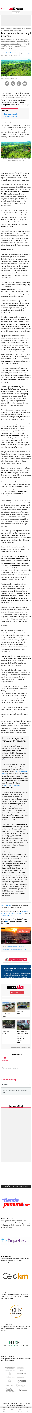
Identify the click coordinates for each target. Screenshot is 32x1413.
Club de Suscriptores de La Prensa (10, 1381)
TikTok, (11, 913)
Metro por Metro (10, 1386)
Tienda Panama (11, 1390)
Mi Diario (10, 1371)
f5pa (22, 1381)
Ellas (21, 1371)
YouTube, (25, 911)
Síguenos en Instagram (18, 960)
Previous (2, 148)
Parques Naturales (16, 949)
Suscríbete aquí (6, 905)
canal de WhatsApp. (7, 915)
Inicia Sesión (16, 13)
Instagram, (4, 913)
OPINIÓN (12, 1411)
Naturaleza (6, 949)
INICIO (4, 1411)
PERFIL (27, 1411)
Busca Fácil (21, 1377)
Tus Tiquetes (10, 1377)
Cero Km (22, 1390)
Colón (6, 760)
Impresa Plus (21, 1386)
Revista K (10, 1374)
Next (28, 148)
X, (14, 913)
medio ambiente (12, 947)
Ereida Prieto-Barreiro (8, 53)
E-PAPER (20, 1411)
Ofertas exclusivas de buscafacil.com (20, 1047)
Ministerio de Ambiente (12, 785)
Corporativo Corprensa (11, 1368)
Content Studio (21, 1374)
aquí (6, 921)
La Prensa (21, 1368)
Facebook (18, 913)
